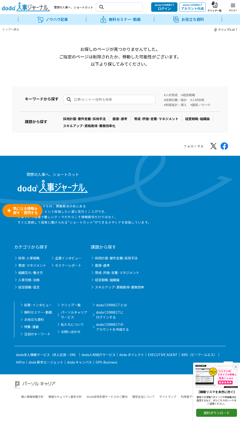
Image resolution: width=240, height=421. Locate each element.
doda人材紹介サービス (99, 354)
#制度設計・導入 (175, 104)
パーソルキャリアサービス (74, 314)
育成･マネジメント (32, 265)
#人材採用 (197, 100)
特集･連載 (31, 326)
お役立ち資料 (34, 319)
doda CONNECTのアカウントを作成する (112, 327)
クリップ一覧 (71, 305)
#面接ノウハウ (200, 104)
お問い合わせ (71, 331)
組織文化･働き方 (30, 272)
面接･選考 (119, 118)
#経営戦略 (188, 95)
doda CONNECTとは (111, 305)
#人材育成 (171, 95)
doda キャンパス (79, 362)
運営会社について (143, 396)
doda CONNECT (164, 7)
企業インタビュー (68, 258)
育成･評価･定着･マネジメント (156, 118)
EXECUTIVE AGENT (163, 354)
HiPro (20, 362)
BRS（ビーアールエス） (199, 354)
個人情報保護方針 (32, 396)
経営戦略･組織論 (197, 118)
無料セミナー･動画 (38, 312)
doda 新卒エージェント (46, 362)
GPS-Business (106, 362)
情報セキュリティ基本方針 (65, 396)
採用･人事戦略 (29, 258)
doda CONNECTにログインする (110, 314)
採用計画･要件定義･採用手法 (84, 118)
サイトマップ (167, 396)
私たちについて (72, 324)
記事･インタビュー (38, 305)
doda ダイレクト (131, 354)
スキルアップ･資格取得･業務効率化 (89, 125)
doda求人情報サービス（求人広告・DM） (47, 354)
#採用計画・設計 (175, 100)
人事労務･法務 (29, 279)
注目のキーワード (37, 334)
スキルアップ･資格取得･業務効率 (119, 287)
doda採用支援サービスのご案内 (107, 396)
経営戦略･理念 (29, 287)
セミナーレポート (68, 265)
